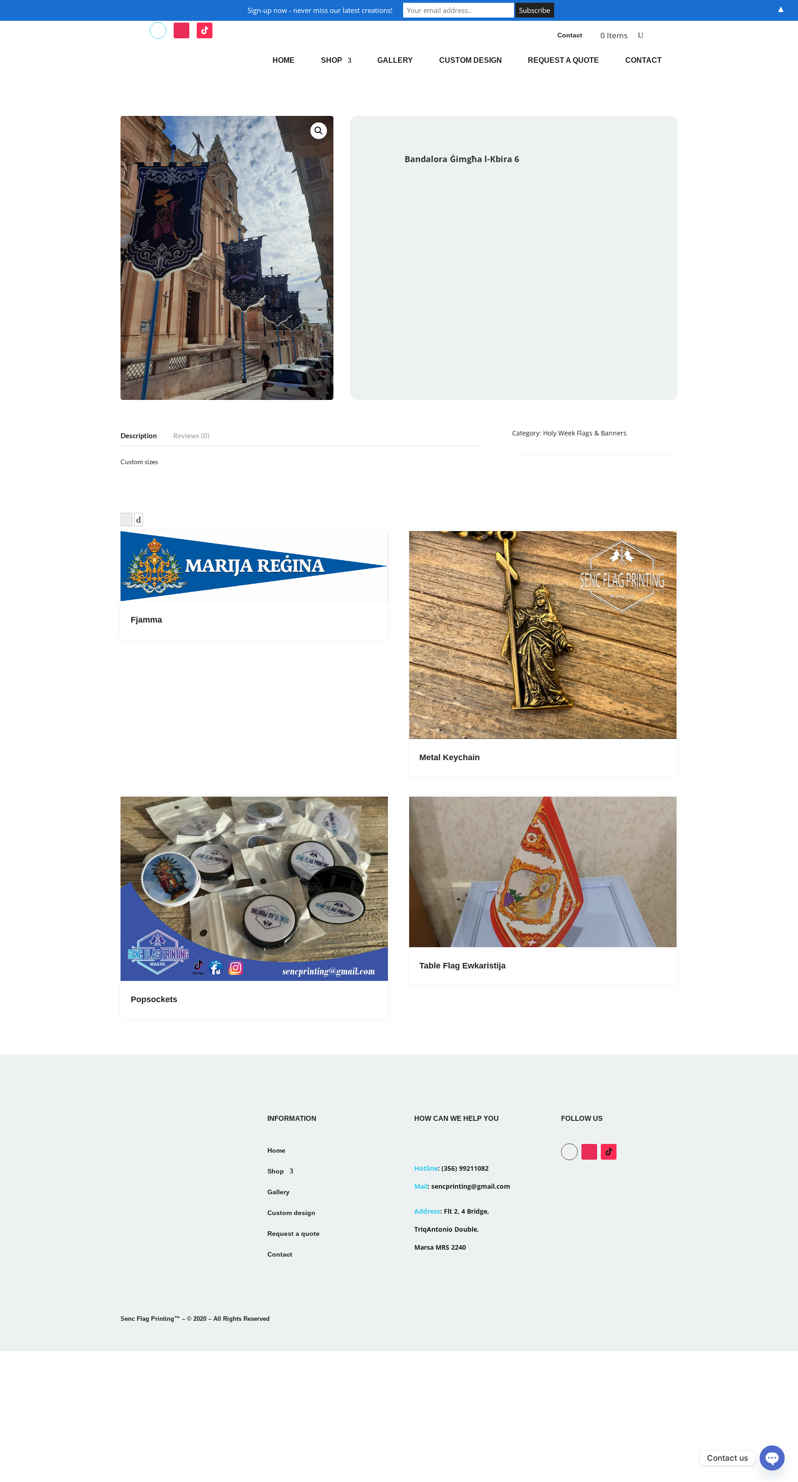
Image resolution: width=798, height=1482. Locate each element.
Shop (331, 60)
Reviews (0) (191, 435)
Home (283, 60)
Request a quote (563, 60)
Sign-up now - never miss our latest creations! (320, 10)
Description (139, 435)
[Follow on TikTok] (204, 30)
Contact (569, 35)
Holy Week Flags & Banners (585, 433)
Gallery (395, 60)
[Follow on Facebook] (158, 30)
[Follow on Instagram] (181, 30)
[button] (318, 130)
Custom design (470, 60)
